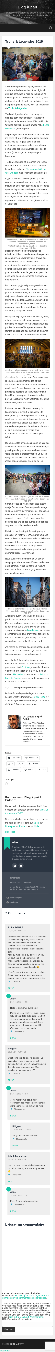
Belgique (20, 887)
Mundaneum (33, 630)
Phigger (12, 1048)
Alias (13, 998)
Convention (25, 882)
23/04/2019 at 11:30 (17, 930)
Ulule (36, 826)
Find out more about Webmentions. (26, 1317)
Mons (12, 887)
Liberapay (10, 826)
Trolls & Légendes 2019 (24, 41)
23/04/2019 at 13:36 (17, 1052)
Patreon (23, 826)
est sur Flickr (38, 697)
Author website (21, 865)
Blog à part (27, 7)
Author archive (14, 865)
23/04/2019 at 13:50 (21, 1129)
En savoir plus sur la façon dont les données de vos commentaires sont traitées (25, 1296)
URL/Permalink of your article (17, 1319)
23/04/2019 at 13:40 (19, 1094)
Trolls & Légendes (18, 889)
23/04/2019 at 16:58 (17, 1159)
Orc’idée (25, 667)
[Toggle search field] (50, 28)
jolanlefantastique (17, 1156)
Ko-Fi (36, 823)
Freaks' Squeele (37, 887)
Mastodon (10, 832)
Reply (11, 988)
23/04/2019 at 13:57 (19, 1002)
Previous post (16, 897)
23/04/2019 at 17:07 (19, 1195)
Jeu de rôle (14, 882)
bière (27, 887)
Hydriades (18, 674)
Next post (14, 902)
